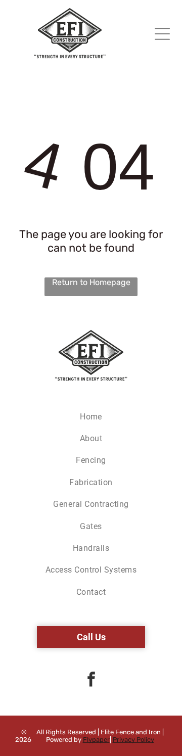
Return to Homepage (91, 282)
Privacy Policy (133, 739)
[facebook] (91, 680)
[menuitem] (90, 416)
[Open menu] (162, 33)
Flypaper (96, 739)
